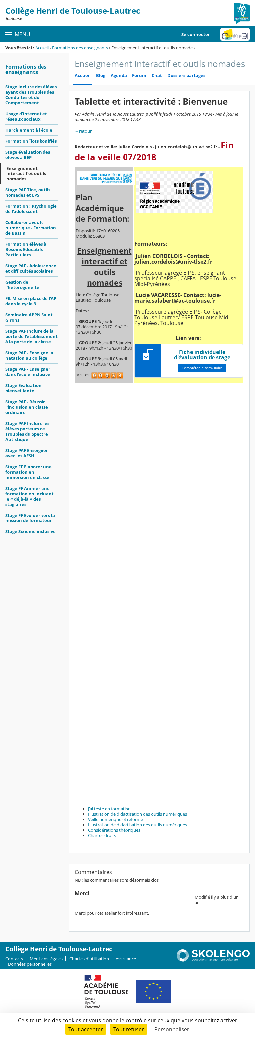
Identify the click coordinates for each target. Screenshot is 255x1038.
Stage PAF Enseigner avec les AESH (26, 453)
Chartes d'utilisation (89, 958)
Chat (157, 75)
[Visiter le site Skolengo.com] (213, 960)
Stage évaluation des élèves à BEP (27, 154)
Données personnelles (30, 964)
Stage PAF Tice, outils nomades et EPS (27, 192)
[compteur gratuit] (107, 375)
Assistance (126, 958)
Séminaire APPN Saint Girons (29, 317)
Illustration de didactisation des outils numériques (137, 814)
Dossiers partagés (186, 75)
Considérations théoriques (114, 830)
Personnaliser (171, 1029)
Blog (100, 75)
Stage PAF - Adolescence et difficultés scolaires (30, 268)
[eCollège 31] (235, 34)
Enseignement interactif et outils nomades (26, 173)
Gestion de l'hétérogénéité (22, 284)
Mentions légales (46, 958)
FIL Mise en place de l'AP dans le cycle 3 (30, 301)
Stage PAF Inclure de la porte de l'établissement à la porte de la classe (31, 336)
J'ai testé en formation (109, 809)
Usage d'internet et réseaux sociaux (26, 116)
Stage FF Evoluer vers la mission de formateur (30, 517)
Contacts (14, 958)
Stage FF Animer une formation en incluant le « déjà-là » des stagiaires (29, 496)
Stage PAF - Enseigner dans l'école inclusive (27, 371)
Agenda (119, 75)
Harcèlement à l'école (28, 130)
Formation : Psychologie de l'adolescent (31, 208)
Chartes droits (102, 835)
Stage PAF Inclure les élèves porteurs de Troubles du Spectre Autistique (27, 431)
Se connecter (195, 34)
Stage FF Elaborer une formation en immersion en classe (28, 472)
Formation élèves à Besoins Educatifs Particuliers (25, 249)
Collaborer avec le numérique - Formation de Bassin (30, 227)
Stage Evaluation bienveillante (23, 388)
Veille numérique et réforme (115, 819)
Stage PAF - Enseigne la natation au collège (29, 355)
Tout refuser (128, 1029)
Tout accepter (85, 1029)
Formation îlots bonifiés (31, 141)
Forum (139, 75)
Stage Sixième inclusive (30, 531)
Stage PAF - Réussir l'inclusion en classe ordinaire (26, 407)
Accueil (42, 48)
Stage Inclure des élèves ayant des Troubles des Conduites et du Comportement (31, 95)
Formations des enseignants (80, 48)
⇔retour (83, 131)
